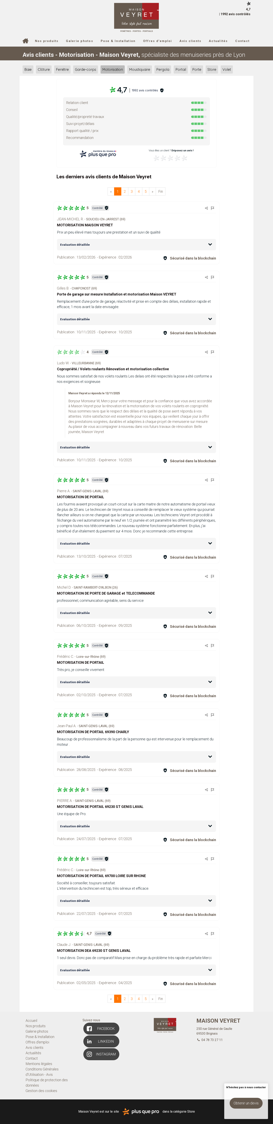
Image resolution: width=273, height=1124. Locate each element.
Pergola (162, 69)
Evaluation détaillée (75, 245)
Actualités (218, 41)
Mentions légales (39, 1064)
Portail (180, 69)
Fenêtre (62, 69)
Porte (196, 69)
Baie (28, 69)
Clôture (44, 69)
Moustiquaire (139, 69)
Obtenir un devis (246, 1103)
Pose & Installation (118, 41)
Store (211, 69)
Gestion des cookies (41, 1091)
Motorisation (112, 69)
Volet (226, 69)
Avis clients (190, 41)
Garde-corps (85, 69)
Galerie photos (79, 41)
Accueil (25, 41)
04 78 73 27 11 (212, 1040)
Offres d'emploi (157, 41)
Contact (242, 41)
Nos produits (47, 41)
